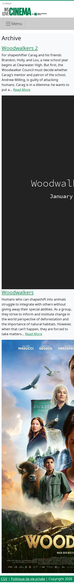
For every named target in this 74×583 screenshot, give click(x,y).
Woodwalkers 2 (20, 48)
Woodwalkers (18, 292)
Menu (16, 23)
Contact (6, 3)
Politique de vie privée (28, 579)
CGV (4, 579)
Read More (21, 89)
